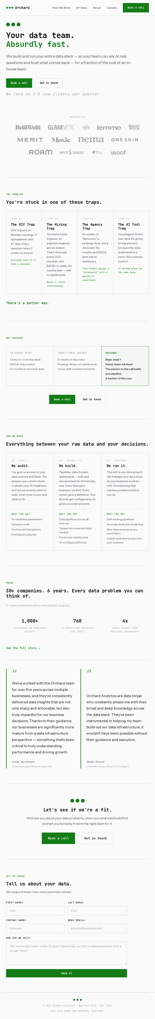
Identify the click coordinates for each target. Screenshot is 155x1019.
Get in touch (49, 83)
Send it (66, 973)
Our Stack (106, 1005)
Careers (112, 7)
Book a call (136, 7)
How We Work (61, 7)
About (97, 7)
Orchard (22, 7)
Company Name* (16, 920)
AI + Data (81, 7)
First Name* (14, 902)
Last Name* (76, 902)
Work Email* (76, 920)
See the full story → (23, 648)
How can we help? (18, 938)
